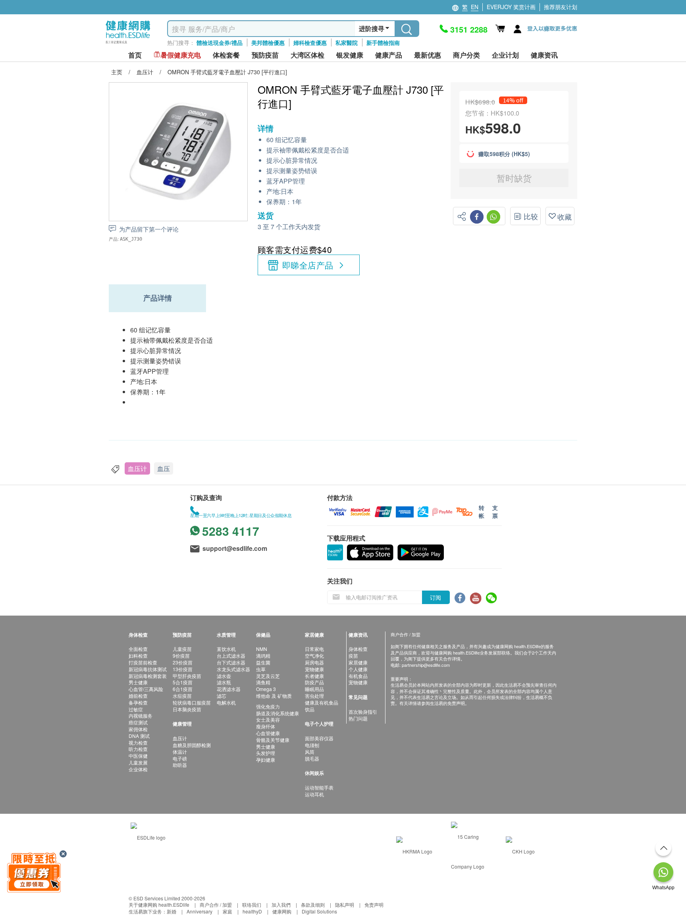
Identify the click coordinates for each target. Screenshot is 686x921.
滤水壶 (224, 675)
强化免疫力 (268, 706)
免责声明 (373, 904)
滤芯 (221, 695)
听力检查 (138, 748)
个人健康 (358, 669)
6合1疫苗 (183, 688)
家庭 (227, 911)
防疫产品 (314, 682)
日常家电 (314, 648)
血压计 (137, 468)
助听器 (180, 764)
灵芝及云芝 (268, 675)
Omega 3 (266, 688)
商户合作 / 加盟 (216, 904)
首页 (135, 55)
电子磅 (180, 758)
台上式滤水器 (231, 655)
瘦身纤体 (265, 726)
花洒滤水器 (229, 688)
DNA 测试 (139, 735)
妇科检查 (138, 655)
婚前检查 (138, 695)
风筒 (309, 751)
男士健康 (138, 682)
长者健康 (314, 675)
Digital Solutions (319, 911)
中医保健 (138, 755)
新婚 (171, 911)
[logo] (128, 44)
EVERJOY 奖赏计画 (511, 7)
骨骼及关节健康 (272, 739)
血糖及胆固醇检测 (192, 744)
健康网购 (281, 911)
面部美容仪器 (319, 738)
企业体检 (138, 769)
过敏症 (136, 709)
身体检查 (358, 648)
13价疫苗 (183, 669)
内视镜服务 (140, 715)
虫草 (261, 669)
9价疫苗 (181, 655)
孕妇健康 (265, 759)
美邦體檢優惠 (268, 42)
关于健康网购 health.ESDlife (159, 904)
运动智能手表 (319, 787)
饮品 (309, 709)
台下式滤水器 (231, 662)
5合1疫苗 (183, 682)
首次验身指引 (363, 711)
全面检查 (138, 648)
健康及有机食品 (321, 702)
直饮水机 (226, 648)
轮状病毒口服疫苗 (192, 702)
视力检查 (138, 742)
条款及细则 (313, 904)
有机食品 (358, 675)
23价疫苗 (183, 662)
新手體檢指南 (383, 42)
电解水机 (226, 702)
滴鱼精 (263, 682)
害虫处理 (314, 695)
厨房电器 (314, 662)
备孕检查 (138, 702)
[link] (148, 836)
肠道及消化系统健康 (277, 713)
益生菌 (263, 662)
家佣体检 (138, 729)
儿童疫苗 (182, 648)
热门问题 (358, 718)
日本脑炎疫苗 (187, 709)
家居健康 (358, 662)
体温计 (180, 751)
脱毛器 (312, 758)
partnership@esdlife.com (426, 665)
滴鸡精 (263, 655)
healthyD (252, 911)
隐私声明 (344, 904)
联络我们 (251, 904)
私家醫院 (346, 42)
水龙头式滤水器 (233, 669)
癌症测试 (138, 722)
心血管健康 (268, 733)
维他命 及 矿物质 (274, 695)
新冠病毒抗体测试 (148, 669)
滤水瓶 (224, 682)
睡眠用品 (314, 688)
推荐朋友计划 (560, 7)
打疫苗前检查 (143, 662)
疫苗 (353, 655)
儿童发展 (138, 762)
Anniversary (199, 911)
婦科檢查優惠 (310, 42)
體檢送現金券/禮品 (220, 42)
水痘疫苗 (182, 695)
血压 (163, 468)
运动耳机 (314, 794)
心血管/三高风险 (146, 688)
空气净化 (314, 655)
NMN (261, 648)
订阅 (435, 597)
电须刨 (312, 744)
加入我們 (281, 904)
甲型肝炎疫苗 (187, 675)
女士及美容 (268, 719)
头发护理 (265, 752)
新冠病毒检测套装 (148, 675)
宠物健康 (314, 669)
